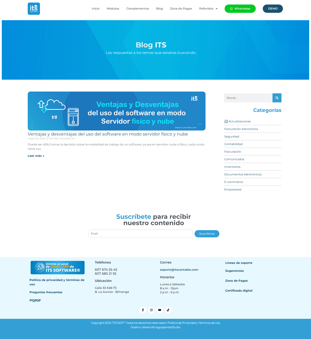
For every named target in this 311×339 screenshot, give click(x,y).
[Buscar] (276, 97)
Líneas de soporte (238, 263)
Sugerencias (234, 270)
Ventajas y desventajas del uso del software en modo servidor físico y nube (108, 134)
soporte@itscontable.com (179, 269)
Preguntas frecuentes (46, 292)
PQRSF (35, 300)
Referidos (206, 8)
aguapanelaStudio (168, 327)
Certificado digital (239, 290)
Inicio (96, 8)
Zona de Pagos (181, 8)
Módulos (113, 8)
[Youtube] (159, 310)
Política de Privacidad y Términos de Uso (194, 323)
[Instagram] (151, 310)
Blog (159, 8)
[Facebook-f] (142, 310)
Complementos (137, 8)
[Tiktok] (167, 310)
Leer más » (36, 156)
